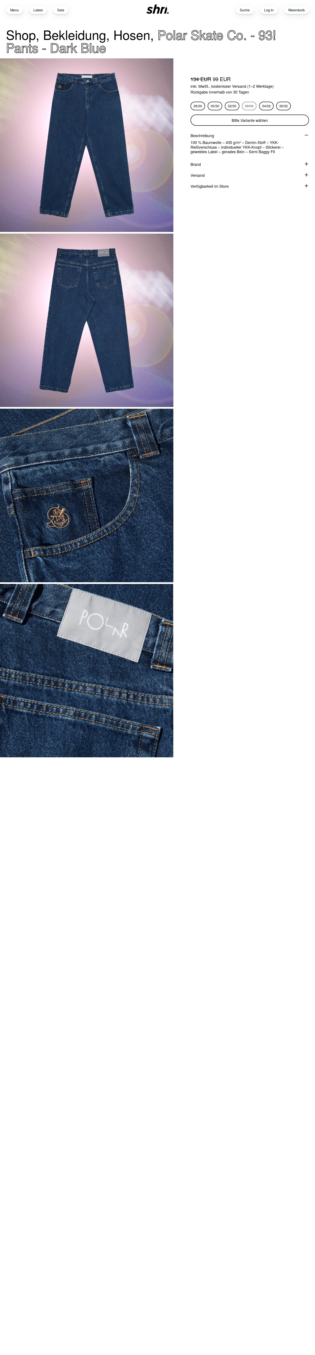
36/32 (283, 105)
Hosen (131, 34)
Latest (38, 10)
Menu (14, 10)
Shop (21, 34)
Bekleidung (74, 34)
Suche (245, 10)
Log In (269, 10)
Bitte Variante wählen (250, 120)
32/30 (232, 105)
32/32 (249, 105)
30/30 (215, 105)
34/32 (266, 105)
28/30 (198, 105)
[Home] (157, 9)
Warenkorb (296, 10)
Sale (60, 10)
